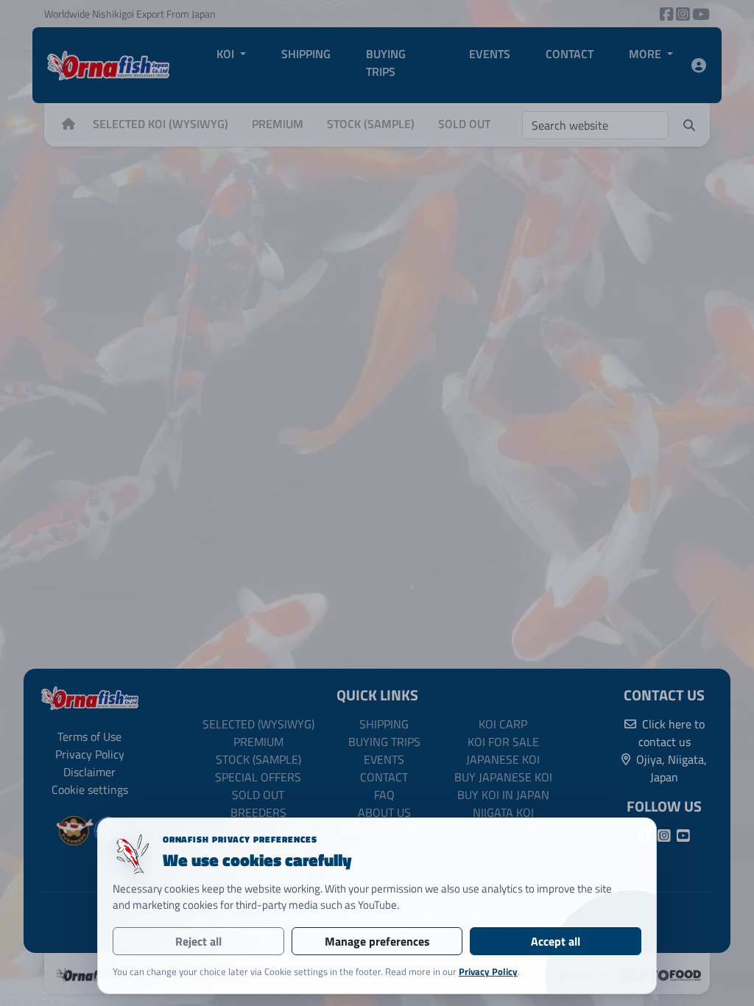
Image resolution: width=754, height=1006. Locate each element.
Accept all (555, 941)
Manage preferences (377, 941)
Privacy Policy (488, 971)
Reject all (198, 941)
